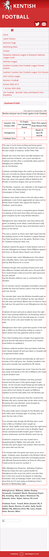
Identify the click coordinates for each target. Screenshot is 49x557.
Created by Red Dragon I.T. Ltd (25, 554)
